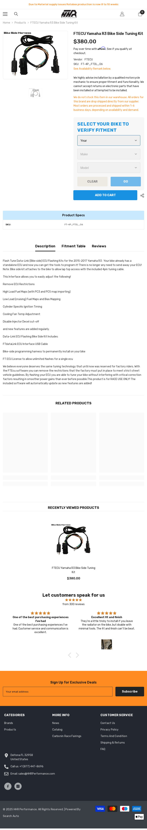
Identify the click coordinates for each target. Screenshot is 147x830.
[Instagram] (18, 786)
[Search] (16, 14)
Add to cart (106, 195)
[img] (73, 600)
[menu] (5, 14)
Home (6, 22)
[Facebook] (7, 786)
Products (20, 22)
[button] (70, 655)
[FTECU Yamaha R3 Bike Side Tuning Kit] (73, 540)
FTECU (89, 59)
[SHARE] (140, 195)
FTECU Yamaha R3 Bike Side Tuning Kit (73, 570)
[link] (25, 477)
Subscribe (130, 691)
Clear (92, 181)
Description (45, 246)
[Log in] (122, 14)
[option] (73, 4)
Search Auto (11, 816)
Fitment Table (74, 246)
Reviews (99, 246)
